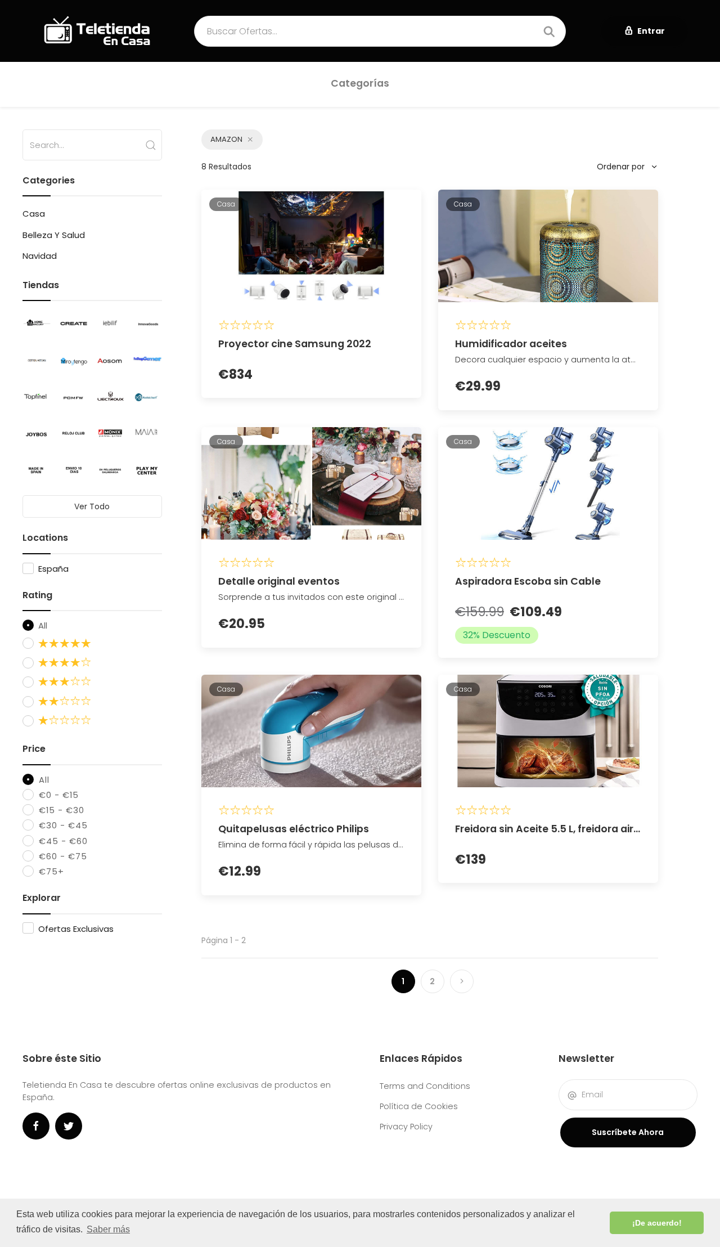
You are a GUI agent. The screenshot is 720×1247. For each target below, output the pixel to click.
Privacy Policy (406, 1126)
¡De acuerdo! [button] (657, 1222)
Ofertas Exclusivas (76, 929)
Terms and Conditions (425, 1086)
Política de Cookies (419, 1106)
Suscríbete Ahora (628, 1132)
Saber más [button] (108, 1229)
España (53, 569)
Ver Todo (92, 506)
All (41, 625)
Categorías (360, 83)
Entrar (651, 31)
